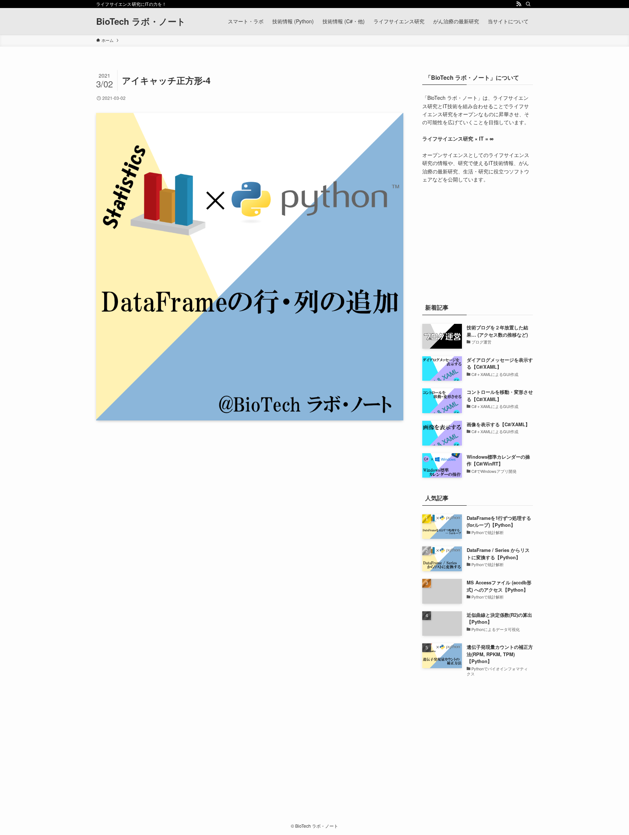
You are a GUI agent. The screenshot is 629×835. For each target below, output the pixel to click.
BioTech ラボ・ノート (141, 21)
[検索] (528, 4)
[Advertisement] (477, 241)
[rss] (518, 4)
